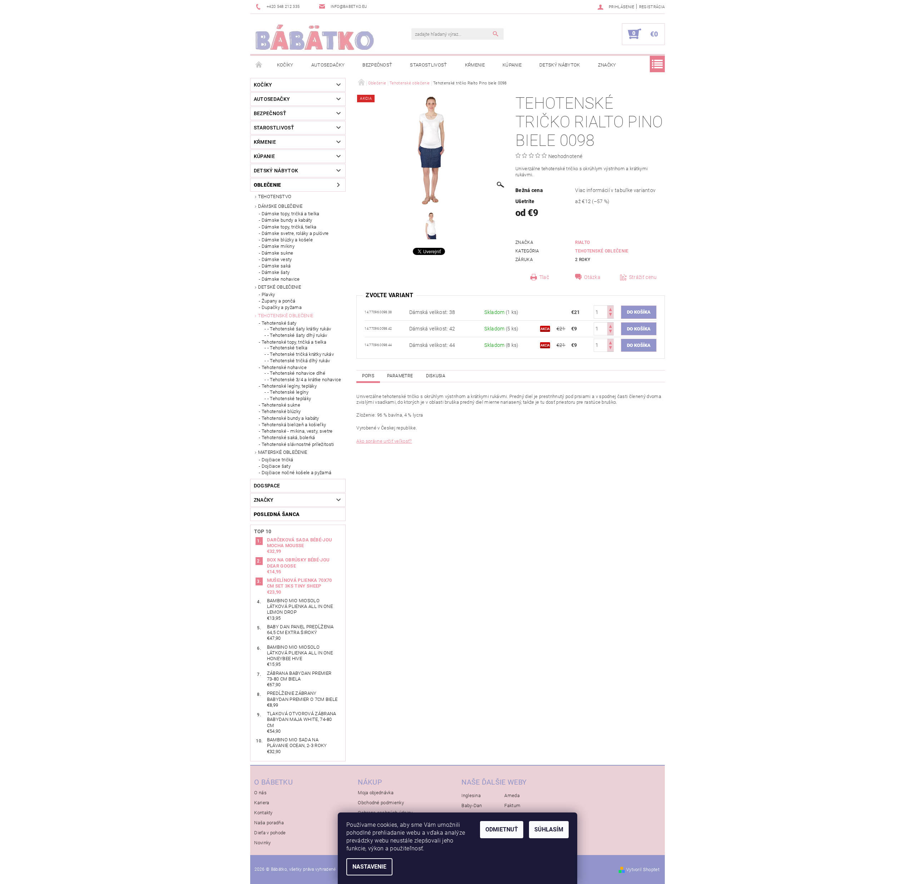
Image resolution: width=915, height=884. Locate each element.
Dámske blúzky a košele (287, 239)
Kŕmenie (475, 65)
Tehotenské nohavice (284, 367)
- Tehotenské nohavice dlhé (296, 373)
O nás (260, 792)
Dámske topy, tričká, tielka (289, 227)
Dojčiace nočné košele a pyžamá (297, 472)
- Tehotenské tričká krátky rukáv (300, 354)
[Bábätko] (314, 37)
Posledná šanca (277, 514)
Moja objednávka (376, 792)
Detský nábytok (559, 65)
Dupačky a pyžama (282, 307)
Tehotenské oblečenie (285, 315)
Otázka (592, 277)
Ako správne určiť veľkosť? (384, 441)
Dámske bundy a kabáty (287, 220)
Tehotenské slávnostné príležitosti (298, 444)
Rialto (582, 242)
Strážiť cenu (643, 277)
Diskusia (436, 375)
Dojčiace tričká (277, 459)
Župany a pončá (278, 301)
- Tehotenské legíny (287, 392)
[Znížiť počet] (610, 315)
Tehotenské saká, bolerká (288, 437)
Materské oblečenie (282, 452)
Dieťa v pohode (270, 832)
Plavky (268, 294)
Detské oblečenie (279, 287)
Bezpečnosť (377, 65)
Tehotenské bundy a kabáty (290, 418)
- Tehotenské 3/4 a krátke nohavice (304, 379)
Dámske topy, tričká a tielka (291, 213)
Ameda (512, 795)
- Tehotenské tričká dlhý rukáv (298, 360)
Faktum (512, 805)
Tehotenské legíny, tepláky (289, 386)
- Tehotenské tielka (287, 347)
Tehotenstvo (275, 196)
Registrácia (652, 7)
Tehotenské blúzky (281, 411)
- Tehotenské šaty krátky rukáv (299, 329)
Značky (607, 65)
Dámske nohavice (281, 279)
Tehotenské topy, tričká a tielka (294, 342)
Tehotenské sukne (281, 405)
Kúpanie (512, 65)
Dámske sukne (277, 253)
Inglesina (471, 795)
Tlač (544, 277)
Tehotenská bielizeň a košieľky (294, 424)
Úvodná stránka (259, 65)
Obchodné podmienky (381, 802)
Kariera (261, 802)
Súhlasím (548, 829)
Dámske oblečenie (280, 206)
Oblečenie (267, 185)
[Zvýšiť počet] (610, 308)
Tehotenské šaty (279, 323)
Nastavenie (369, 866)
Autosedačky (328, 65)
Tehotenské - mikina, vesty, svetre (297, 431)
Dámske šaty (276, 272)
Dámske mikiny (278, 246)
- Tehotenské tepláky (289, 398)
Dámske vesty (277, 259)
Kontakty (263, 812)
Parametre (400, 375)
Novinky (262, 842)
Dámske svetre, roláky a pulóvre (295, 233)
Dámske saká (276, 266)
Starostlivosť (428, 65)
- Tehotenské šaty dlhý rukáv (297, 335)
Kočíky (285, 65)
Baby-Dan (471, 805)
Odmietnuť (501, 829)
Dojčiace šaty (276, 466)
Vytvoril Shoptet (642, 869)
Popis (368, 375)
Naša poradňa (269, 822)
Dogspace (267, 485)
